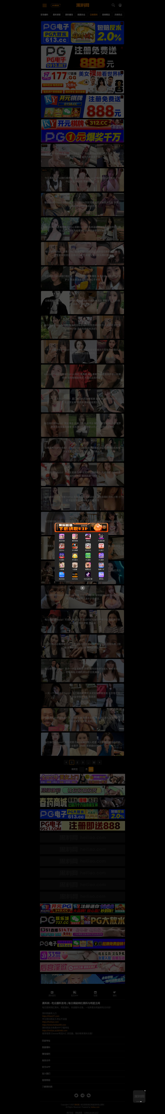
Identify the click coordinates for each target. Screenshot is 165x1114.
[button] (138, 1101)
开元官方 (75, 560)
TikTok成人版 (88, 579)
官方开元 (88, 550)
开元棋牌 (75, 550)
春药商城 (75, 541)
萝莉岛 (101, 579)
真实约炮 (62, 541)
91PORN (75, 579)
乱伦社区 (62, 579)
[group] (139, 1096)
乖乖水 (88, 541)
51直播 (75, 569)
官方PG (61, 550)
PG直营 (88, 560)
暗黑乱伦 (88, 569)
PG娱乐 (61, 560)
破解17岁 (101, 569)
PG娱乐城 (101, 541)
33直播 (62, 569)
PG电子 (101, 550)
